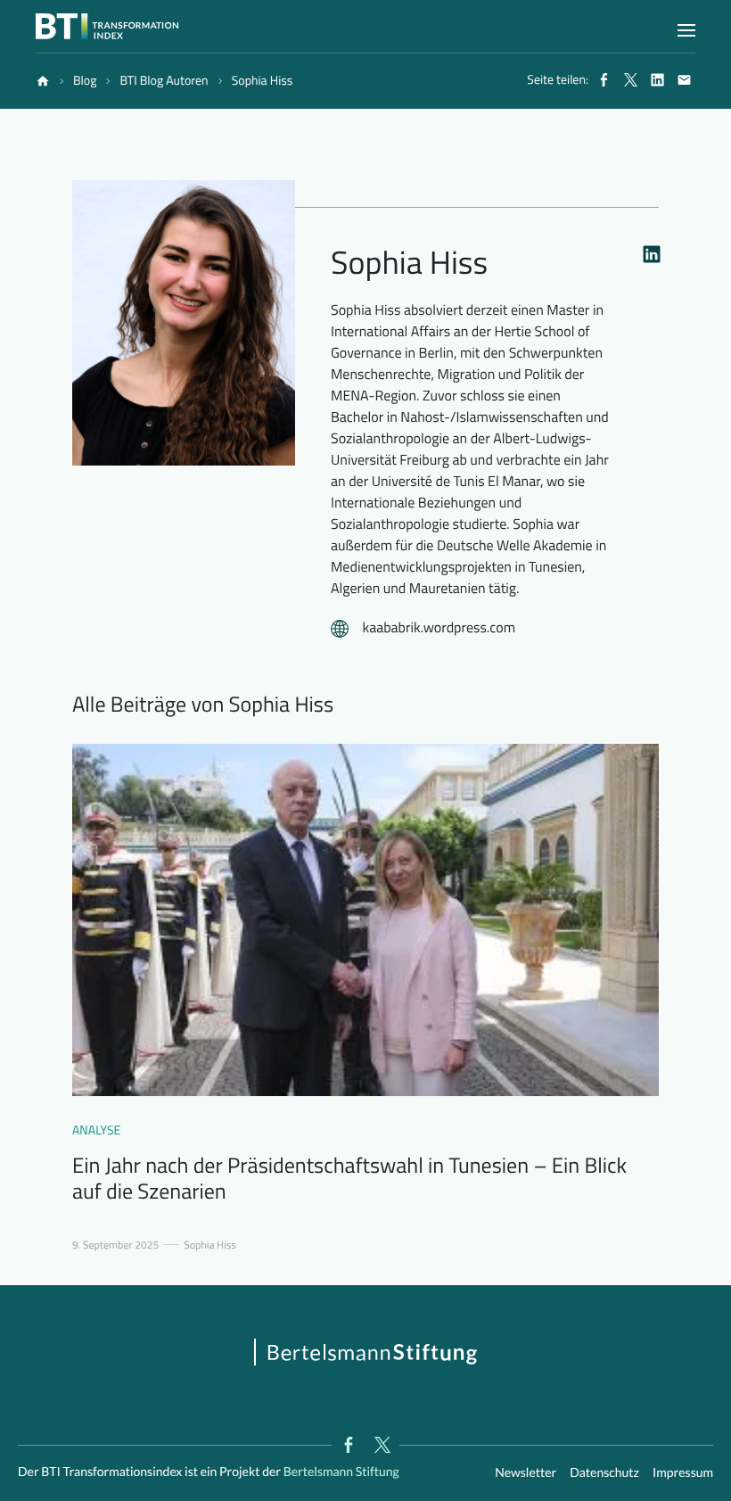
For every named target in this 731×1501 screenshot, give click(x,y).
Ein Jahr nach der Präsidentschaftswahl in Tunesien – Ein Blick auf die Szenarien (349, 1179)
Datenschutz (604, 1472)
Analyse (96, 1130)
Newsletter (525, 1472)
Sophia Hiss (210, 1245)
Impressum (683, 1472)
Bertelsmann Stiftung (340, 1471)
